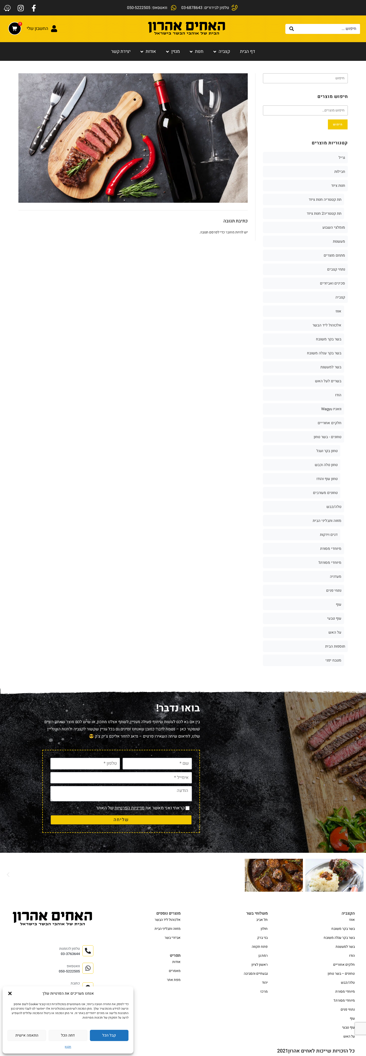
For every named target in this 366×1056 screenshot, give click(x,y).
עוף (338, 604)
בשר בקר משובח (328, 339)
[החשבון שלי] (54, 28)
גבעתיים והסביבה (256, 973)
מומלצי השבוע (333, 227)
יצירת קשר (120, 51)
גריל (342, 157)
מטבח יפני (333, 660)
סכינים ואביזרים (332, 283)
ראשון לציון (259, 964)
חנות (199, 51)
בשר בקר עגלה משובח (324, 353)
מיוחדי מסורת (330, 548)
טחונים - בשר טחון (327, 437)
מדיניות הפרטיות (129, 808)
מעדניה (335, 576)
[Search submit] (291, 29)
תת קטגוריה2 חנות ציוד (324, 213)
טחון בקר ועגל (327, 451)
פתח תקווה (260, 946)
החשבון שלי (37, 28)
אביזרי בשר (173, 937)
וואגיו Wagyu (331, 409)
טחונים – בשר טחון (341, 973)
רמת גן (263, 955)
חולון (264, 928)
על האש (334, 632)
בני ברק (262, 937)
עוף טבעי (334, 618)
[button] (9, 993)
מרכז (264, 991)
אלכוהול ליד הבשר (326, 325)
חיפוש (338, 124)
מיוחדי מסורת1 (329, 562)
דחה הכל (68, 1035)
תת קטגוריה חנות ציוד (325, 199)
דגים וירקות (329, 534)
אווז (338, 311)
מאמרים (175, 970)
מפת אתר (174, 979)
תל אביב (262, 919)
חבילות (339, 171)
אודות (151, 51)
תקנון (68, 1047)
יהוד (265, 982)
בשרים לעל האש (328, 381)
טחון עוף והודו (327, 478)
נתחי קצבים (336, 269)
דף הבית (247, 51)
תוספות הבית (335, 646)
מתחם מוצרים (334, 255)
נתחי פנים (333, 590)
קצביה (224, 51)
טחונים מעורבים (325, 492)
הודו (338, 395)
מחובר (230, 232)
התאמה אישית (26, 1035)
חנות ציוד (338, 185)
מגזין (175, 51)
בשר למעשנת (330, 367)
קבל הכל (109, 1035)
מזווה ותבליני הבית (327, 520)
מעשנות (339, 241)
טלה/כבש (333, 506)
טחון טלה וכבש (326, 465)
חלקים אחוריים (329, 423)
